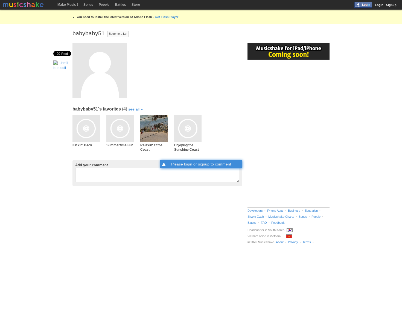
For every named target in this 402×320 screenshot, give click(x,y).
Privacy (293, 242)
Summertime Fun (119, 145)
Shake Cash (255, 216)
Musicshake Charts (281, 216)
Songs (88, 5)
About (280, 242)
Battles (120, 5)
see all (133, 109)
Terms (306, 242)
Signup (391, 5)
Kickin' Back (82, 145)
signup (203, 164)
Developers (255, 210)
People (104, 5)
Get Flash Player (166, 17)
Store (136, 5)
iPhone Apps (275, 210)
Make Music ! (67, 5)
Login (379, 5)
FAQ (264, 222)
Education (311, 210)
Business (294, 210)
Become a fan (118, 33)
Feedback (278, 222)
